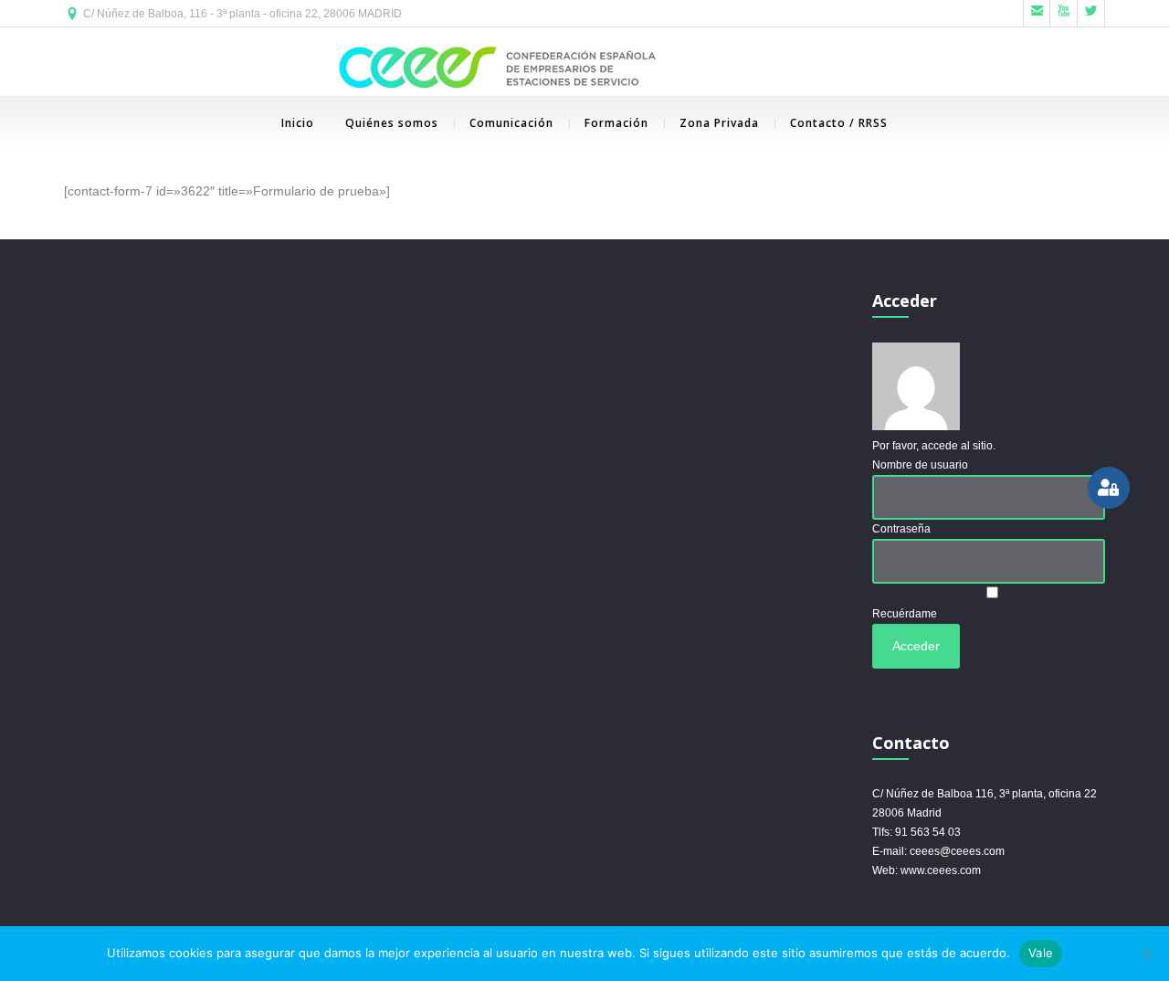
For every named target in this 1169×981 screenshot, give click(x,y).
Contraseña (901, 528)
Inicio (297, 123)
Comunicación (511, 123)
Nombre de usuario (920, 465)
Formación (616, 123)
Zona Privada (719, 123)
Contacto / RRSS (839, 123)
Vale (1040, 952)
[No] (1146, 953)
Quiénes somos (391, 123)
